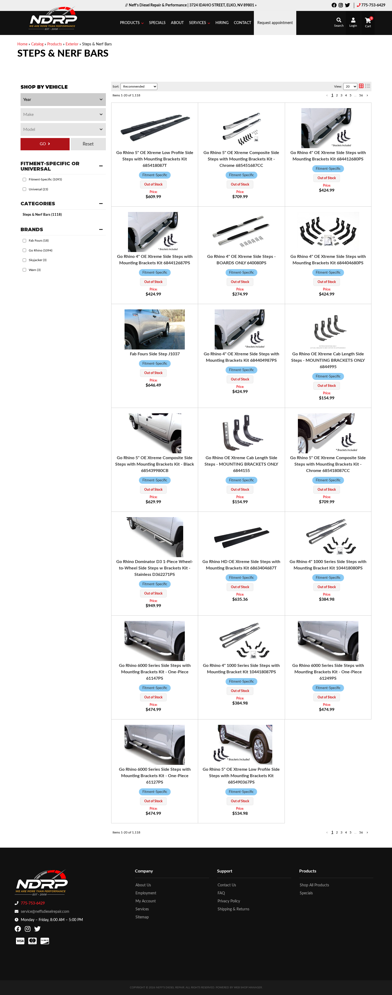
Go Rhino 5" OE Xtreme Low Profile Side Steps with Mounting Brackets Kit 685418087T (154, 159)
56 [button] (361, 95)
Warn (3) (35, 270)
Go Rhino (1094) (40, 250)
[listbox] (63, 99)
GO (43, 144)
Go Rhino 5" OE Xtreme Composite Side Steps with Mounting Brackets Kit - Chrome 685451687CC (241, 159)
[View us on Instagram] (341, 6)
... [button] (355, 95)
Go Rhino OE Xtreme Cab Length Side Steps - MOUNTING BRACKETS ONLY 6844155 (241, 464)
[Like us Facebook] (334, 6)
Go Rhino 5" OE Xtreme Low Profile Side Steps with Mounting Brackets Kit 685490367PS (241, 775)
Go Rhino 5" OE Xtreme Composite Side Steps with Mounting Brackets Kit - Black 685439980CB (154, 464)
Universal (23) (38, 189)
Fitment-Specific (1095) (45, 179)
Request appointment (275, 23)
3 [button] (341, 95)
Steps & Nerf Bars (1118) (42, 215)
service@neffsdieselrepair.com (45, 912)
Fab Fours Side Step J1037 (155, 354)
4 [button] (346, 95)
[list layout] (367, 86)
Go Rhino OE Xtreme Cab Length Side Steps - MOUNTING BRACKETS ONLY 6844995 (328, 360)
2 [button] (337, 95)
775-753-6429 (373, 5)
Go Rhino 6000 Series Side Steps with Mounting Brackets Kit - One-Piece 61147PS (155, 672)
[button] (131, 23)
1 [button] (332, 95)
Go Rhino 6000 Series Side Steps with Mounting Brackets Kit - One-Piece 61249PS (328, 672)
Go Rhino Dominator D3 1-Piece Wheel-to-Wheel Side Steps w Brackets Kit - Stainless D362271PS (154, 568)
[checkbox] (24, 179)
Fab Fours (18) (39, 240)
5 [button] (350, 95)
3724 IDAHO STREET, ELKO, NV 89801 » (223, 5)
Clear (88, 144)
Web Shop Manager (248, 987)
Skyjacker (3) (37, 260)
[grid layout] (361, 86)
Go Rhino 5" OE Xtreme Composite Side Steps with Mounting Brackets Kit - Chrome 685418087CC (328, 464)
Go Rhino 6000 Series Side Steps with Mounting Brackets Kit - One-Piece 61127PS (155, 775)
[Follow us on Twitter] (347, 6)
